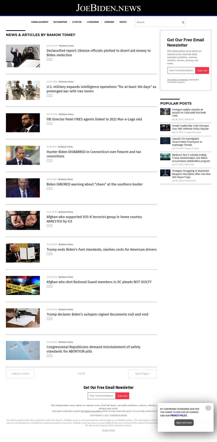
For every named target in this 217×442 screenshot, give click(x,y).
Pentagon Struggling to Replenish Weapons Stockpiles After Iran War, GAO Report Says (191, 173)
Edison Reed (190, 181)
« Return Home (20, 373)
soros (122, 22)
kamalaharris (39, 22)
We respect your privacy (91, 411)
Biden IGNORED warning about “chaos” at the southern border (95, 184)
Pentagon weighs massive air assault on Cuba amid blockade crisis (189, 112)
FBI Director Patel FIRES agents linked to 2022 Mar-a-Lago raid (94, 119)
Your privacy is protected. (177, 80)
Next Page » (142, 373)
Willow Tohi (189, 119)
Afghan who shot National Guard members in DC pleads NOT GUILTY (99, 282)
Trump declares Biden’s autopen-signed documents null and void (97, 314)
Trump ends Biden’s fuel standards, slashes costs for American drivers (102, 249)
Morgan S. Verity (192, 148)
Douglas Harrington (193, 132)
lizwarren (93, 22)
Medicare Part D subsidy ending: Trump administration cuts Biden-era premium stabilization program (191, 158)
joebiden (109, 22)
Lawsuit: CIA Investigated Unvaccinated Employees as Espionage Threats (187, 141)
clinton (77, 22)
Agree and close (184, 422)
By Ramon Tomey (66, 46)
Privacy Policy (108, 430)
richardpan (60, 22)
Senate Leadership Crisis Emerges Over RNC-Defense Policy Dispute (190, 127)
